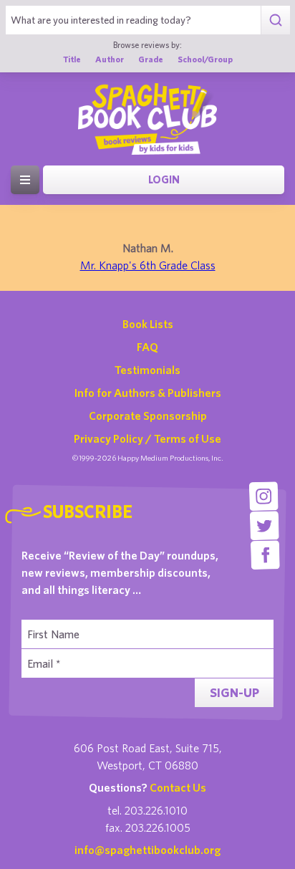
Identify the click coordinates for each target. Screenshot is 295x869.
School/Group (205, 59)
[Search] (275, 20)
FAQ (147, 346)
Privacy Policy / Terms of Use (147, 438)
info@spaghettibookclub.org (147, 849)
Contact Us (178, 787)
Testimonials (147, 369)
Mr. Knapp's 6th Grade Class (148, 265)
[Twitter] (264, 525)
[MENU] (25, 179)
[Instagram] (264, 496)
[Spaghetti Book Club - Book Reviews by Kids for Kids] (147, 119)
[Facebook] (265, 555)
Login (164, 179)
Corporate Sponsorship (148, 415)
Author (109, 59)
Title (72, 59)
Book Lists (147, 323)
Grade (150, 59)
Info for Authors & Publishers (147, 392)
